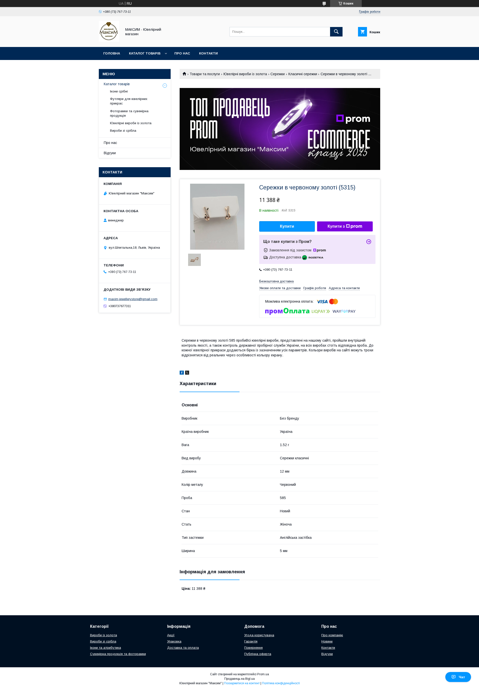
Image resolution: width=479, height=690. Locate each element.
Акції (171, 635)
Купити (287, 226)
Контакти (208, 53)
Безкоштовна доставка (276, 281)
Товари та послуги (205, 74)
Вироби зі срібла (123, 130)
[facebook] (182, 373)
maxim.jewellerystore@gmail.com (132, 299)
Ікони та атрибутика (105, 648)
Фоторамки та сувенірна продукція (129, 113)
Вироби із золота (103, 635)
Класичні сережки (302, 74)
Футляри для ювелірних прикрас (128, 101)
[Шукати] (336, 31)
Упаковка (174, 641)
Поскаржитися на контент (242, 683)
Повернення (253, 648)
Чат (462, 677)
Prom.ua (263, 674)
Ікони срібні (119, 91)
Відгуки (110, 153)
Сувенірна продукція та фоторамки (118, 654)
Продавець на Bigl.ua (239, 679)
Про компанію (332, 635)
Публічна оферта (257, 654)
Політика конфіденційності (281, 683)
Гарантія (250, 641)
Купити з (336, 226)
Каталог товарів (144, 53)
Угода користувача (259, 635)
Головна (111, 53)
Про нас (182, 53)
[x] (187, 373)
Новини (327, 641)
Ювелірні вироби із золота (245, 74)
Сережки (277, 74)
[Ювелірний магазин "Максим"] (109, 40)
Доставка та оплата (183, 648)
